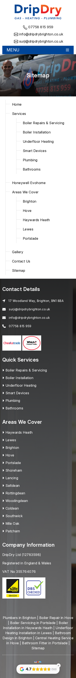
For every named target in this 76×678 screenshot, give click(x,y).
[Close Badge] (58, 665)
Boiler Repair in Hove (56, 618)
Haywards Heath (36, 220)
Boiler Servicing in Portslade (33, 623)
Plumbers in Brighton (19, 618)
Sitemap (18, 270)
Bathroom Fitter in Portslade (45, 643)
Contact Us (21, 261)
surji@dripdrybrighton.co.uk (29, 309)
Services (19, 114)
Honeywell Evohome (29, 183)
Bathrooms (32, 169)
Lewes (28, 229)
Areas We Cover (25, 192)
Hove (27, 211)
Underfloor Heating (38, 141)
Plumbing (30, 160)
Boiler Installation (37, 132)
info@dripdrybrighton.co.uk (29, 317)
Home (17, 104)
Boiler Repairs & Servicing (43, 123)
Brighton (30, 201)
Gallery (17, 252)
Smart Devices (35, 151)
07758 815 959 (20, 326)
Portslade (30, 238)
